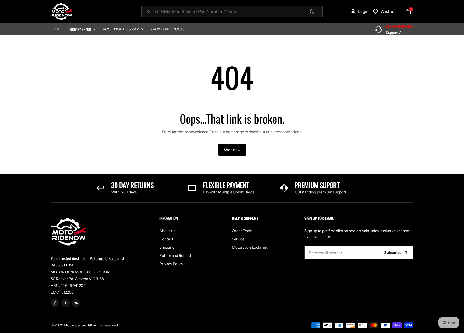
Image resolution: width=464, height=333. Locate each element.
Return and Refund (175, 255)
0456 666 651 (399, 26)
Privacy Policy (171, 263)
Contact (166, 239)
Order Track (242, 230)
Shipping (167, 247)
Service (238, 239)
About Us (167, 230)
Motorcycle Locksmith (251, 247)
